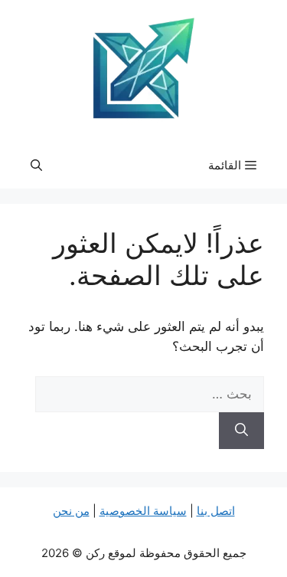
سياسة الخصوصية (143, 510)
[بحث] (241, 430)
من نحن (71, 510)
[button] (36, 166)
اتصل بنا (216, 510)
